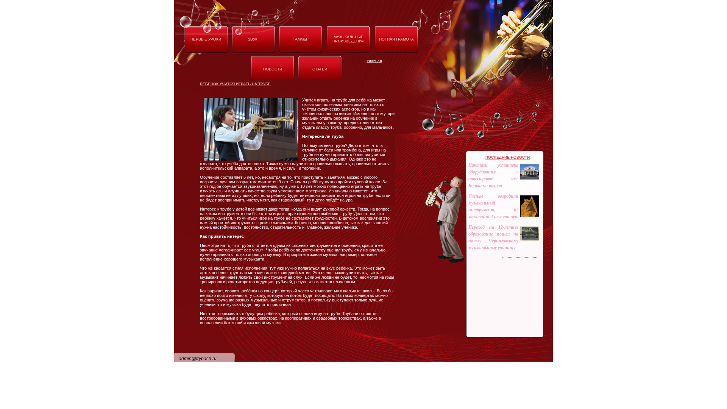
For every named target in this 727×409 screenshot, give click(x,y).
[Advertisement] (368, 350)
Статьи (319, 69)
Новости (272, 69)
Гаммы (300, 39)
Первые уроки (205, 39)
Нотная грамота (396, 39)
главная (374, 61)
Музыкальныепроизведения (348, 39)
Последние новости (507, 157)
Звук (252, 39)
